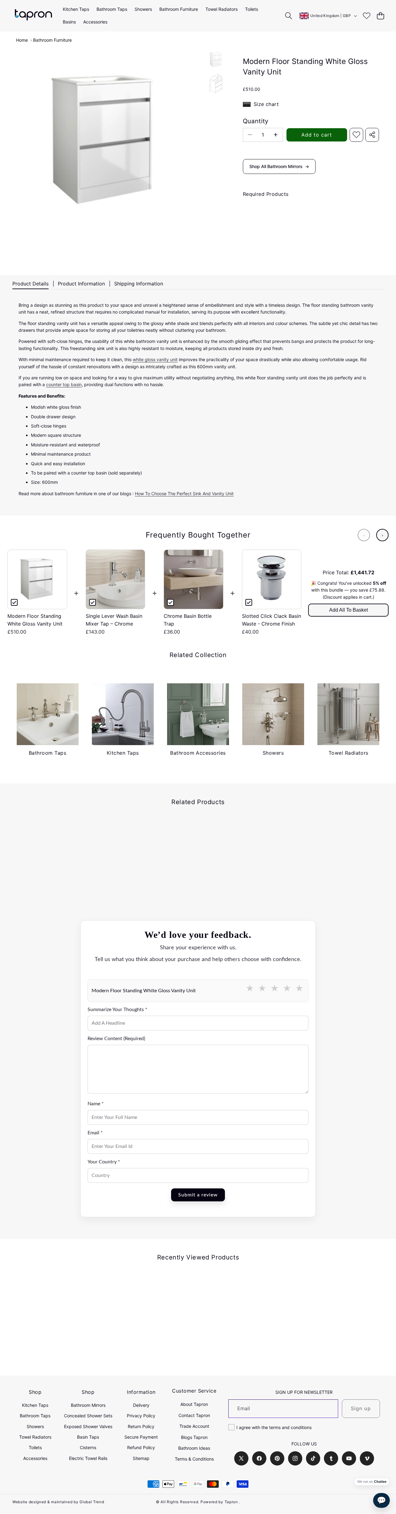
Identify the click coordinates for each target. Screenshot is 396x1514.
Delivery (141, 1405)
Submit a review (198, 1194)
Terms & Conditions (194, 1458)
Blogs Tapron (194, 1437)
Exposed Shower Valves (88, 1426)
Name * (96, 1103)
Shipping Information (138, 283)
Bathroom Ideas (194, 1448)
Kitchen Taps (35, 1405)
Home (22, 40)
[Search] (289, 16)
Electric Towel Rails (88, 1458)
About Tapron (194, 1404)
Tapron (231, 1501)
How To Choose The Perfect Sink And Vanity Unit (184, 493)
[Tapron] (33, 15)
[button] (380, 16)
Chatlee (380, 1481)
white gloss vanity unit (155, 359)
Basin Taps (88, 1437)
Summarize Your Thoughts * (117, 1009)
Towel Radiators (35, 1437)
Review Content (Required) (116, 1038)
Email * (95, 1132)
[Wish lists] (366, 16)
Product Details (30, 283)
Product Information (81, 283)
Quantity (256, 121)
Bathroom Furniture (52, 40)
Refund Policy (141, 1447)
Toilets (35, 1447)
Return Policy (141, 1426)
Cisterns (88, 1447)
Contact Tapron (194, 1415)
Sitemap (141, 1458)
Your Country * (104, 1161)
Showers (35, 1426)
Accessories (35, 1458)
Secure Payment (141, 1437)
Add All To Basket (348, 610)
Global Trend (92, 1501)
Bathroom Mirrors (88, 1405)
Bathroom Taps (35, 1415)
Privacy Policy (141, 1415)
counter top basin (64, 384)
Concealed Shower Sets (88, 1415)
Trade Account (194, 1426)
